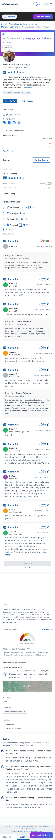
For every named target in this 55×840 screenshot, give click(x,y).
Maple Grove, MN (31, 674)
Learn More (8, 47)
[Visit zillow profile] (14, 122)
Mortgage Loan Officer (10, 27)
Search (4, 24)
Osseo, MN (43, 674)
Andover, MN (43, 671)
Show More (28, 87)
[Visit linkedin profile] (4, 122)
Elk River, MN (14, 677)
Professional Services (18, 24)
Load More (27, 563)
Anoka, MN (14, 671)
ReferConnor (27, 101)
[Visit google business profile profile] (19, 122)
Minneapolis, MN (16, 674)
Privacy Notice (17, 831)
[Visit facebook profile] (9, 122)
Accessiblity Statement (34, 831)
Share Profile (10, 101)
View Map (27, 686)
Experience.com (23, 827)
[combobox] (27, 169)
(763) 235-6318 (13, 115)
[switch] (49, 183)
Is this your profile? (43, 17)
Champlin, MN (30, 671)
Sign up (39, 4)
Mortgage (33, 24)
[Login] (33, 4)
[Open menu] (51, 4)
